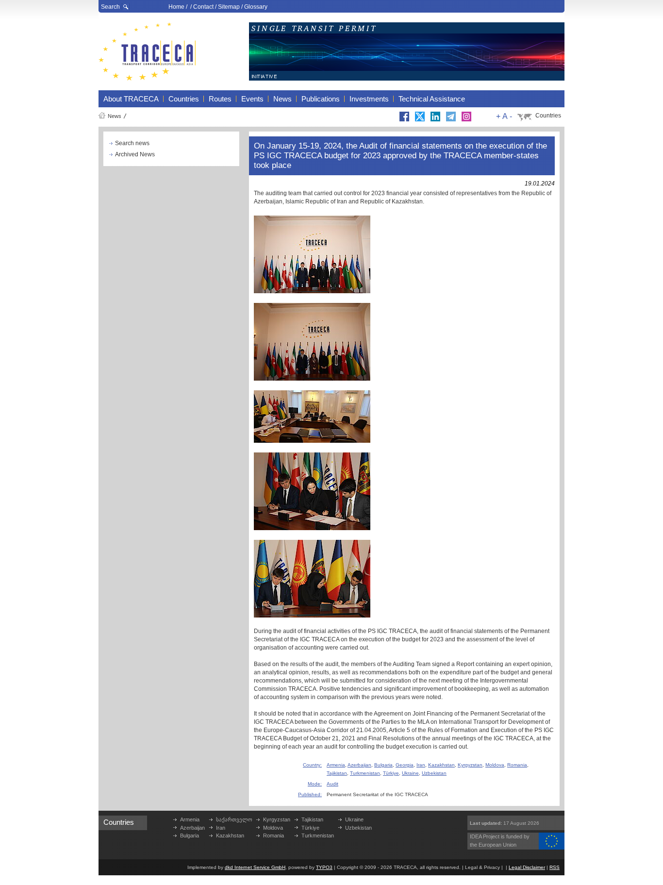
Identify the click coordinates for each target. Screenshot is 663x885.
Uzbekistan (434, 773)
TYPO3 (324, 867)
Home (176, 6)
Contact (203, 6)
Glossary (255, 6)
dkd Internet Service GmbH (255, 867)
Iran (420, 765)
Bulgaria (383, 765)
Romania (517, 765)
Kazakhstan (441, 765)
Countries (548, 115)
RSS (554, 867)
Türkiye (391, 773)
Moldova (494, 765)
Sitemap (229, 6)
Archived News (135, 154)
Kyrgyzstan (470, 765)
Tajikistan (337, 773)
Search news (132, 143)
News (114, 116)
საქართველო (234, 819)
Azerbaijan (359, 765)
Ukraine (410, 773)
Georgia (405, 765)
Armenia (336, 765)
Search (110, 6)
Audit (332, 783)
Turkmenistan (365, 773)
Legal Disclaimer (527, 867)
